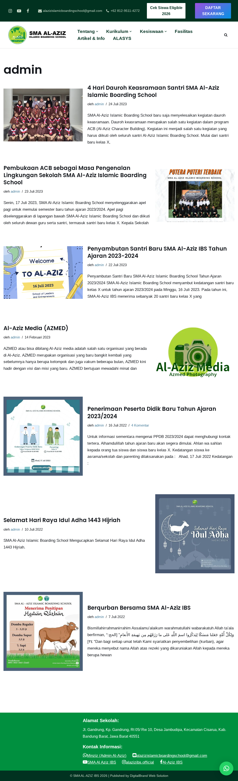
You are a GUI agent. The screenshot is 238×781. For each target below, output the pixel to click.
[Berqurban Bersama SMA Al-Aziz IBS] (43, 631)
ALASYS (122, 38)
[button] (226, 768)
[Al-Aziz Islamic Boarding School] (39, 35)
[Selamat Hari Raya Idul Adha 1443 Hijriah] (195, 533)
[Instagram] (10, 11)
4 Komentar (140, 425)
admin (99, 104)
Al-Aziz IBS (172, 762)
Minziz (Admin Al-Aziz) (106, 755)
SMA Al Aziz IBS (101, 762)
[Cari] (226, 35)
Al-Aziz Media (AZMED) (35, 328)
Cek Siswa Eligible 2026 (166, 11)
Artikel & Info (91, 38)
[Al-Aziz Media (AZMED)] (195, 348)
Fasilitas (184, 31)
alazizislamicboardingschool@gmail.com (171, 755)
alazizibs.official (140, 762)
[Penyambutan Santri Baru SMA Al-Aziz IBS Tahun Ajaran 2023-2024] (43, 272)
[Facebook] (28, 11)
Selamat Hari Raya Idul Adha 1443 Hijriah (61, 520)
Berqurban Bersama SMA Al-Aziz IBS (139, 608)
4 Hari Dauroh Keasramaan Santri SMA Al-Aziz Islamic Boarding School (153, 91)
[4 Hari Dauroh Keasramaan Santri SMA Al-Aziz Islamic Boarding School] (43, 115)
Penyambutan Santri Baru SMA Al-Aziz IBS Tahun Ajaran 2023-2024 (157, 252)
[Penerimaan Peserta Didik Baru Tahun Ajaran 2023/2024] (43, 436)
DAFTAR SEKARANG (213, 11)
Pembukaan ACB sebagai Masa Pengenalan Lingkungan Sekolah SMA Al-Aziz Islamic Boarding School (75, 175)
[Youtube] (19, 11)
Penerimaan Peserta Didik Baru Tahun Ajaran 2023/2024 (151, 412)
